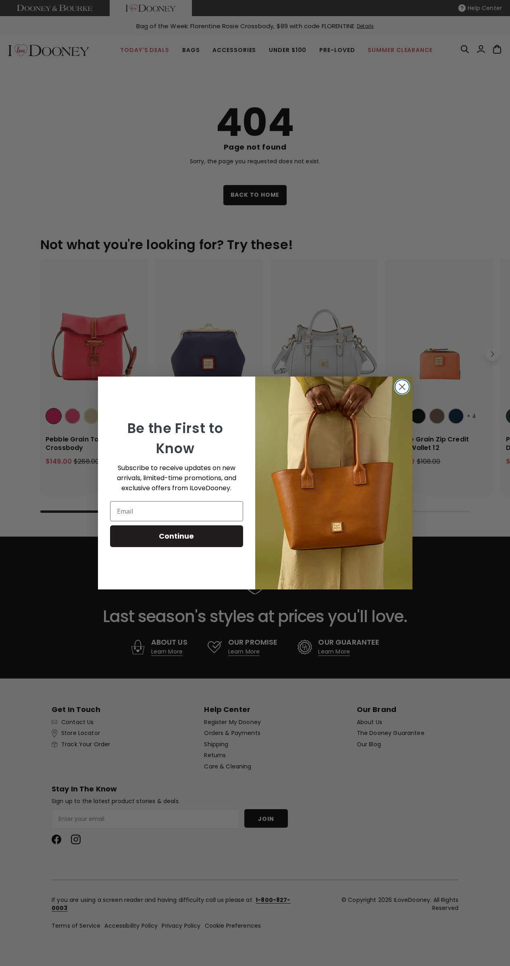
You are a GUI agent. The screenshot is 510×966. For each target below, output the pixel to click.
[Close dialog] (402, 387)
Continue (176, 536)
